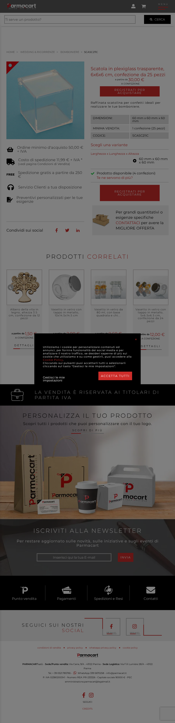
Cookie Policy (53, 359)
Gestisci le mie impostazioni (54, 379)
